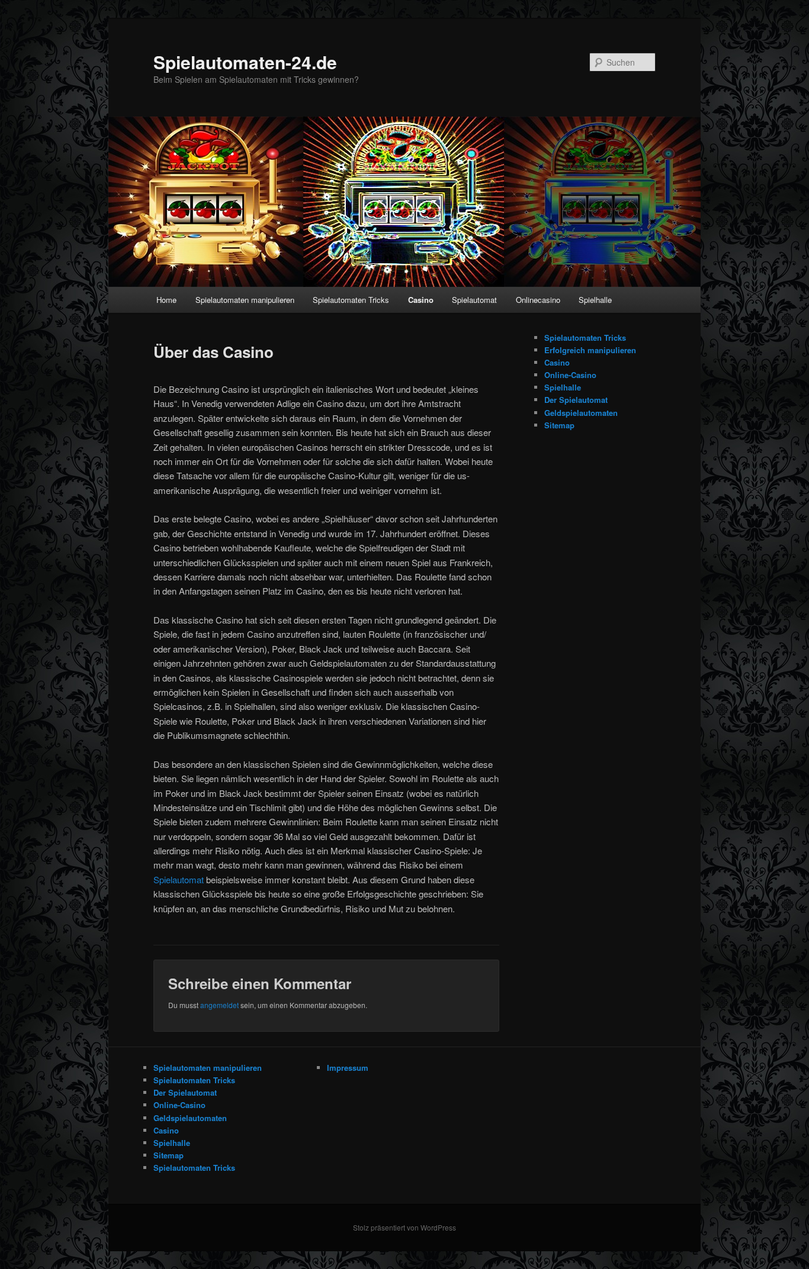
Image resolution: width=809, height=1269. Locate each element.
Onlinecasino (538, 299)
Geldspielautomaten (581, 412)
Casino (421, 299)
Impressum (347, 1067)
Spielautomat (474, 299)
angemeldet (219, 1005)
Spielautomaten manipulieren (244, 299)
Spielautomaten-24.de (245, 62)
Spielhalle (595, 299)
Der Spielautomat (576, 399)
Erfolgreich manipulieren (590, 350)
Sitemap (559, 425)
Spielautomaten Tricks (351, 299)
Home (166, 299)
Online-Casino (570, 374)
